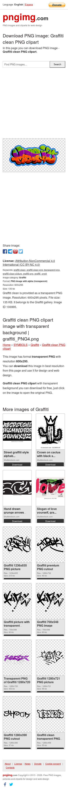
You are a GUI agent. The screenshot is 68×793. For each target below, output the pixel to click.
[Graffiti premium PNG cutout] (50, 544)
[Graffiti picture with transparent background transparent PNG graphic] (17, 601)
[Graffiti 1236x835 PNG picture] (17, 545)
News (27, 763)
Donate (38, 763)
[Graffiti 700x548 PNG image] (50, 601)
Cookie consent (53, 763)
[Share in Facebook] (5, 251)
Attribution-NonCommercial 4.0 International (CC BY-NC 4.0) (29, 263)
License (18, 763)
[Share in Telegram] (10, 251)
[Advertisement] (34, 104)
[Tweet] (20, 251)
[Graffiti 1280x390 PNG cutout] (17, 714)
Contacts (10, 767)
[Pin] (15, 251)
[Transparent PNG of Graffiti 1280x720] (17, 657)
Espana (29, 4)
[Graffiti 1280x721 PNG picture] (50, 657)
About (8, 763)
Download (17, 464)
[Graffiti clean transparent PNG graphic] (50, 714)
